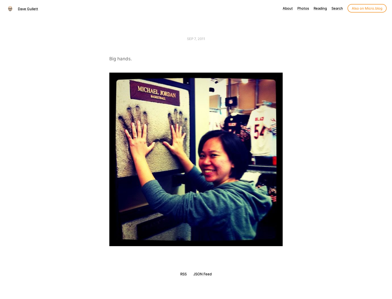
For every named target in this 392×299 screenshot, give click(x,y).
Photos (303, 8)
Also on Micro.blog (367, 8)
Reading (320, 8)
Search (337, 8)
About (288, 8)
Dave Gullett (28, 9)
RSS (183, 274)
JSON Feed (202, 274)
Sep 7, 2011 (196, 39)
